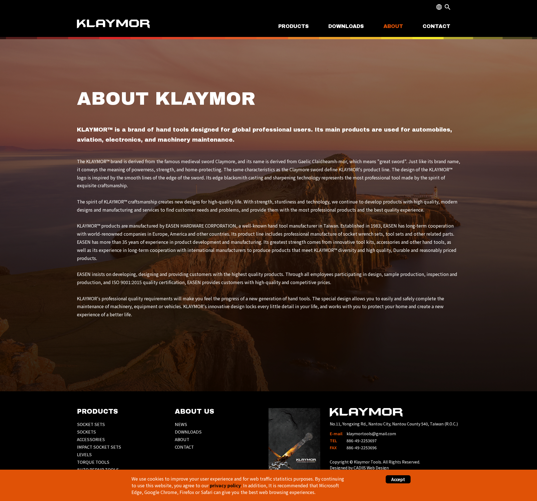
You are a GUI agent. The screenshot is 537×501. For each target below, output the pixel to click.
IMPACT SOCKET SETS (99, 447)
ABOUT (393, 26)
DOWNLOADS (346, 26)
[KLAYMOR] (114, 29)
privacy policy (225, 485)
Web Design (378, 467)
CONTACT (436, 26)
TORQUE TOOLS (93, 462)
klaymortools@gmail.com (371, 433)
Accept (398, 479)
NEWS (181, 424)
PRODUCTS (293, 26)
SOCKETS (86, 432)
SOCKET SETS (91, 424)
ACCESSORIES (91, 439)
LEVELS (84, 454)
